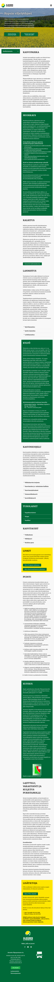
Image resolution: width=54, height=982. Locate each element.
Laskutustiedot (15, 971)
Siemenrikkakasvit (31, 494)
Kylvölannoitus (30, 327)
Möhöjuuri (28, 539)
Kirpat (27, 516)
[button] (51, 5)
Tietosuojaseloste (16, 973)
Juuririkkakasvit (30, 498)
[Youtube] (31, 947)
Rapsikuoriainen (30, 512)
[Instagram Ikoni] (28, 947)
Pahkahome (29, 535)
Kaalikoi (27, 520)
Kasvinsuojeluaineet (31, 490)
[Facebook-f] (25, 947)
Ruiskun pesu (29, 542)
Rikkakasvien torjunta (32, 482)
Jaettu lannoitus (30, 331)
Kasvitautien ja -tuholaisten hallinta (37, 486)
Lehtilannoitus (30, 335)
